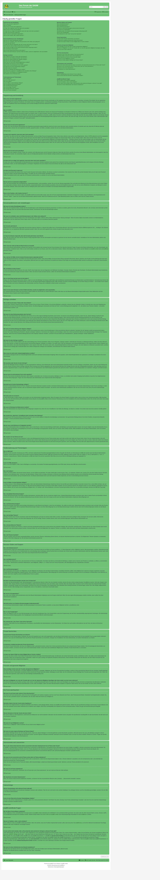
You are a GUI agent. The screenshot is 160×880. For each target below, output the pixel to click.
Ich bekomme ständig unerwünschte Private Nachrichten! (70, 40)
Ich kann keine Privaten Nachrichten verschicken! (68, 38)
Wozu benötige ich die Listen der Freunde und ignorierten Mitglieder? (72, 46)
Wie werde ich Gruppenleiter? (63, 29)
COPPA (90, 136)
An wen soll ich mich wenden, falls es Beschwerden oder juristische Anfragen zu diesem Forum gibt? (79, 83)
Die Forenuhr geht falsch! (9, 43)
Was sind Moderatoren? (62, 25)
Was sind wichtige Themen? (10, 87)
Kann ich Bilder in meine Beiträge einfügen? (13, 82)
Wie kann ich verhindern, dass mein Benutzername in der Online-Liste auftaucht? (22, 41)
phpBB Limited (95, 249)
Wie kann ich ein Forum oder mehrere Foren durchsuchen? (70, 54)
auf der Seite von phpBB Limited (50, 814)
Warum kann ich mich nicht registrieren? (13, 26)
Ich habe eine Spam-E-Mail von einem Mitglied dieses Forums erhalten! (73, 41)
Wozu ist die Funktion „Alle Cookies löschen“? (14, 35)
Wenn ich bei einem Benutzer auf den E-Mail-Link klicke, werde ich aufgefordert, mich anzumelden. (26, 51)
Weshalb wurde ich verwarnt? (10, 68)
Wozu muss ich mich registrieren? (11, 23)
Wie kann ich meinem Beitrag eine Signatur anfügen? (15, 59)
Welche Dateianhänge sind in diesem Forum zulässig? (69, 74)
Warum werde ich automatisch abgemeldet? (13, 33)
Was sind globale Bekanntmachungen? (12, 84)
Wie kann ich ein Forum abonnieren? (65, 67)
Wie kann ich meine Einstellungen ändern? (13, 40)
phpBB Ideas (78, 822)
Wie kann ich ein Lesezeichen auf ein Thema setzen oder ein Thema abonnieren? (75, 66)
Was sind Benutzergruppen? (63, 26)
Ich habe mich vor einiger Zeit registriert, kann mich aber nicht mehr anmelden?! (21, 31)
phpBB (51, 863)
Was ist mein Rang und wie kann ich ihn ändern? (14, 50)
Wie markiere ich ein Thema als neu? (12, 73)
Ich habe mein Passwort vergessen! (12, 32)
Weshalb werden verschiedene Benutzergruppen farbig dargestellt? (72, 31)
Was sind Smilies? (8, 81)
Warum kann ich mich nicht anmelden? (12, 29)
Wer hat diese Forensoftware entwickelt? (66, 80)
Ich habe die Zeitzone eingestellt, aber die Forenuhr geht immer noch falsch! (21, 44)
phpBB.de (105, 249)
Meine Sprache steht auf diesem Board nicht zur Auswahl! (16, 45)
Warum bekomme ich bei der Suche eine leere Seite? (69, 57)
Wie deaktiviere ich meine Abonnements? (66, 69)
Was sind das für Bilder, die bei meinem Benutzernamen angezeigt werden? (20, 47)
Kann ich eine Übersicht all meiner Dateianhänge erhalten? (70, 75)
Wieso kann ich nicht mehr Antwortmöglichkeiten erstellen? (17, 62)
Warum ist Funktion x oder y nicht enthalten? (67, 81)
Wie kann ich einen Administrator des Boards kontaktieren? (70, 84)
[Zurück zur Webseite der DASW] (11, 6)
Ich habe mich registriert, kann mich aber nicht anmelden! (16, 28)
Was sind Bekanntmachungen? (11, 85)
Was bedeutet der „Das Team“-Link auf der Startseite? (69, 33)
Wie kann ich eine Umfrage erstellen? (12, 60)
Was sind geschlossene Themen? (11, 88)
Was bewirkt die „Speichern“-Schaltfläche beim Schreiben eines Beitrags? (20, 70)
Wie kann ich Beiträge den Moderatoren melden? (14, 69)
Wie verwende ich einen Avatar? (11, 48)
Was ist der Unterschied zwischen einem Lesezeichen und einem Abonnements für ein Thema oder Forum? (81, 64)
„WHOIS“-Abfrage (13, 834)
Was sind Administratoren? (63, 23)
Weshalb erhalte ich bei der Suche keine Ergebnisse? (69, 55)
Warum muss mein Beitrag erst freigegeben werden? (15, 72)
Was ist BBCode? (7, 78)
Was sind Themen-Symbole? (10, 90)
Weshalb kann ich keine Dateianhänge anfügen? (14, 66)
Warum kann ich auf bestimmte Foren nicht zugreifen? (16, 65)
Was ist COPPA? (7, 25)
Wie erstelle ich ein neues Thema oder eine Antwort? (15, 56)
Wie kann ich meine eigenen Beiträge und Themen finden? (70, 60)
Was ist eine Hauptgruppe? (63, 32)
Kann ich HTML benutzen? (9, 80)
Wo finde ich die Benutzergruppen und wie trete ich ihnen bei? (70, 28)
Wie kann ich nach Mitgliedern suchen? (65, 58)
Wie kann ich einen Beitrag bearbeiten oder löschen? (15, 57)
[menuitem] (13, 12)
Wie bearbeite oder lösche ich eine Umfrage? (14, 63)
